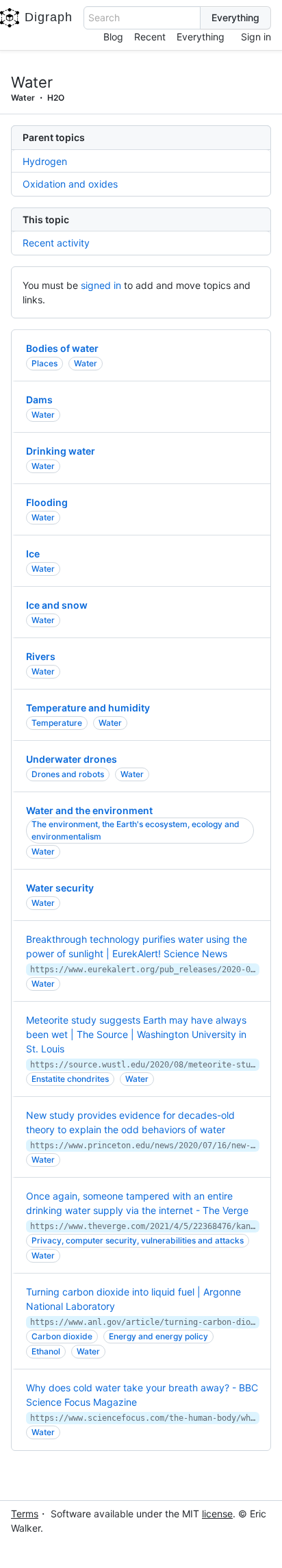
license (217, 1513)
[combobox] (142, 18)
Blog (113, 36)
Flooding (47, 502)
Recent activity (56, 243)
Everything (201, 36)
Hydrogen (45, 161)
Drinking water (60, 451)
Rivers (40, 656)
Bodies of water (62, 348)
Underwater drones (71, 759)
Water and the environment (89, 810)
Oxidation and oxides (70, 184)
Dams (39, 399)
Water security (60, 888)
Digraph (49, 17)
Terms (24, 1513)
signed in (101, 285)
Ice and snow (57, 605)
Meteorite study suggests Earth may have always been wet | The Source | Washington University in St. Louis (136, 1034)
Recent (150, 36)
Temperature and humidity (88, 707)
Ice (33, 553)
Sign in (256, 36)
